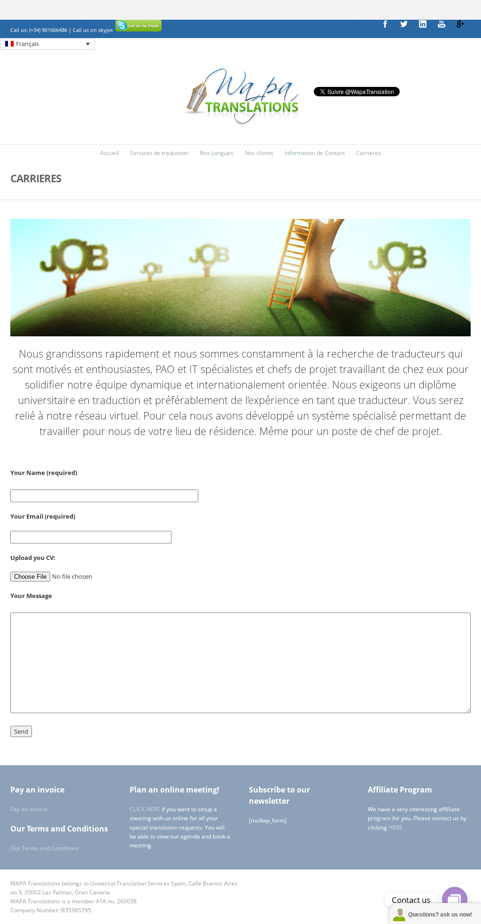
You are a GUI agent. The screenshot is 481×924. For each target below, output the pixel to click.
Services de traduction (159, 153)
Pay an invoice (28, 809)
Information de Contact (315, 153)
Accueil (109, 153)
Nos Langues (216, 153)
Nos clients (259, 153)
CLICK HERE (145, 809)
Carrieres (368, 153)
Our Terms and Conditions (44, 848)
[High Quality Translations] (240, 123)
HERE (395, 827)
